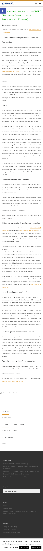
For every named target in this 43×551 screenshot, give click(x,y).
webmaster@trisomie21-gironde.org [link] (12, 381)
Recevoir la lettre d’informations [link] (10, 430)
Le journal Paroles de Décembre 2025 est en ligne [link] (16, 463)
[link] (3, 11)
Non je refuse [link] (36, 547)
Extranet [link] (4, 443)
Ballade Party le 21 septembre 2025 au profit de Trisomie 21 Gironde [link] (21, 471)
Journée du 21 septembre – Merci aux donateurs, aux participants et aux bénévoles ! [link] (20, 467)
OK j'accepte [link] (24, 547)
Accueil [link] (5, 505)
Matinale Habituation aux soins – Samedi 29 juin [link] (16, 477)
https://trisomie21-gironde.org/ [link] (28, 230)
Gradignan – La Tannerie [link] (9, 529)
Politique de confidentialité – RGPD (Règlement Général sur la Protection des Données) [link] (19, 512)
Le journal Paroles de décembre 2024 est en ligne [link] (16, 474)
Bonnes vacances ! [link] (6, 417)
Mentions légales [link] (7, 508)
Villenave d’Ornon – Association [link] (11, 532)
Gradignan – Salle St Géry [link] (10, 526)
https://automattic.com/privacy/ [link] (11, 71)
